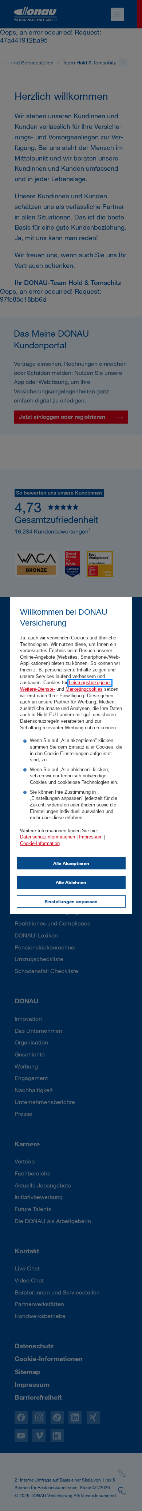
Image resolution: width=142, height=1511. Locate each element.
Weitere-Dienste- (37, 689)
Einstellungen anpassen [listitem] (71, 901)
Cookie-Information (40, 843)
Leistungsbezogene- (90, 682)
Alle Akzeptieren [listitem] (71, 863)
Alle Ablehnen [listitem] (71, 882)
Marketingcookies (84, 689)
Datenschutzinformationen (47, 837)
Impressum (91, 837)
